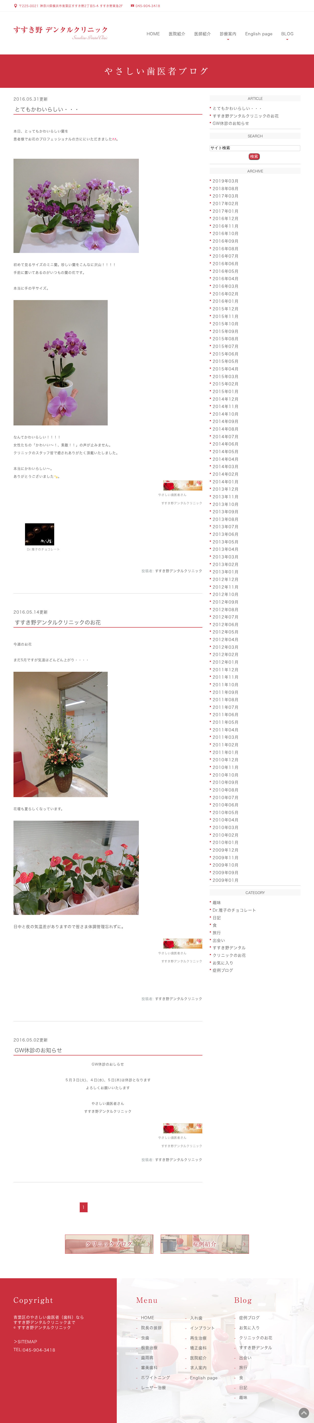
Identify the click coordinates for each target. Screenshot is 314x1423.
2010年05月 (226, 812)
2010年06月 (226, 805)
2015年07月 (226, 346)
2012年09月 (226, 602)
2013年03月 (226, 557)
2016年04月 (226, 279)
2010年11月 (226, 767)
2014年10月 (226, 414)
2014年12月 (226, 399)
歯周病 (147, 1358)
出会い (219, 940)
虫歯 (145, 1338)
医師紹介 (202, 34)
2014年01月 (226, 482)
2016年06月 (226, 264)
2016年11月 (226, 226)
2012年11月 (226, 587)
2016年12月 (226, 219)
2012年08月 (226, 609)
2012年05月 (226, 632)
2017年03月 (226, 196)
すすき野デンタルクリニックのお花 (58, 622)
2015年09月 (226, 331)
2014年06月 (226, 444)
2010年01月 (226, 842)
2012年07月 (226, 617)
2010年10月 (226, 775)
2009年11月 (226, 857)
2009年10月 (226, 865)
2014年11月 (226, 406)
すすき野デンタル (229, 948)
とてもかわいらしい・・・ (47, 109)
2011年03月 (226, 737)
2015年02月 (226, 384)
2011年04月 (226, 730)
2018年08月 (226, 188)
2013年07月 (226, 527)
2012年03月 (226, 647)
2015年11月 (226, 316)
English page (259, 34)
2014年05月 (226, 452)
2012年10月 (226, 594)
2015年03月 (226, 376)
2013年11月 (226, 497)
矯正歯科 (198, 1348)
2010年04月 (226, 820)
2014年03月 (226, 467)
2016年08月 (226, 248)
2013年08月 (226, 519)
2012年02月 (226, 655)
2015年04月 (226, 369)
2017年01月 (226, 211)
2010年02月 (226, 835)
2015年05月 (226, 361)
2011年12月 (226, 670)
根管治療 (149, 1348)
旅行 (217, 933)
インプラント (202, 1328)
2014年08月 (226, 429)
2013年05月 (226, 542)
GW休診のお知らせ (38, 1050)
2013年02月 (226, 564)
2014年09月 (226, 421)
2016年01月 (226, 301)
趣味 (217, 903)
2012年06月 (226, 624)
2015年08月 (226, 339)
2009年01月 (226, 880)
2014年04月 (226, 459)
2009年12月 (226, 850)
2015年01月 (226, 392)
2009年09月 (226, 873)
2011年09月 (226, 692)
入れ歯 (196, 1318)
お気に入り (223, 963)
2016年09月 (226, 241)
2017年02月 (226, 204)
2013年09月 (226, 512)
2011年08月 (226, 700)
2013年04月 (226, 549)
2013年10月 (226, 504)
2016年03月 (226, 286)
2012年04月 (226, 640)
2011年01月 (226, 752)
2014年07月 (226, 436)
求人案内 (198, 1368)
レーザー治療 (153, 1388)
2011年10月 (226, 685)
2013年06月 (226, 534)
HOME (153, 34)
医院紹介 (177, 34)
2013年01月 (226, 572)
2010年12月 (226, 760)
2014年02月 (226, 474)
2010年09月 (226, 782)
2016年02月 (226, 294)
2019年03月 (226, 181)
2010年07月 (226, 797)
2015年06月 (226, 354)
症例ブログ (223, 970)
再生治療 (198, 1338)
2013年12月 (226, 489)
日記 (217, 918)
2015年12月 (226, 309)
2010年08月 (226, 790)
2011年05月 (226, 722)
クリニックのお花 (229, 955)
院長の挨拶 (151, 1328)
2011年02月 (226, 745)
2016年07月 (226, 256)
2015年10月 (226, 324)
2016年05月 (226, 271)
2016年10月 (226, 234)
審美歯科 (149, 1368)
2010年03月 (226, 828)
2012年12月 (226, 579)
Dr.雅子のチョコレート (234, 910)
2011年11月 (226, 677)
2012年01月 (226, 662)
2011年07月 (226, 707)
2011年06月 (226, 715)
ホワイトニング (155, 1378)
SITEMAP (27, 1342)
